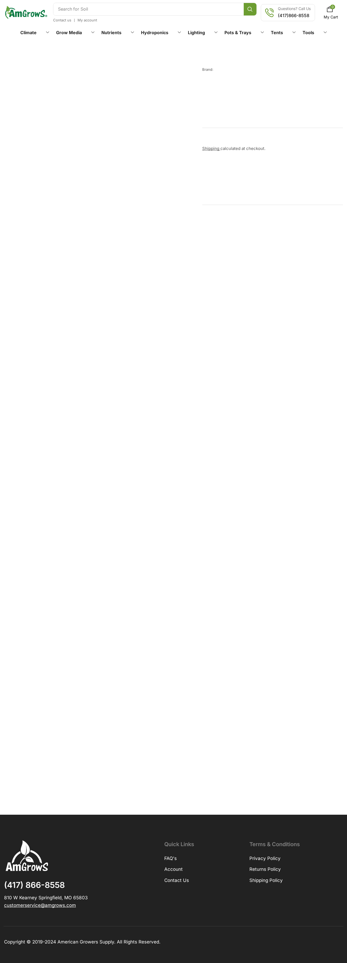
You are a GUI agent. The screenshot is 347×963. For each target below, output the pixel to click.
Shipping (211, 148)
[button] (331, 12)
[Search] (250, 9)
